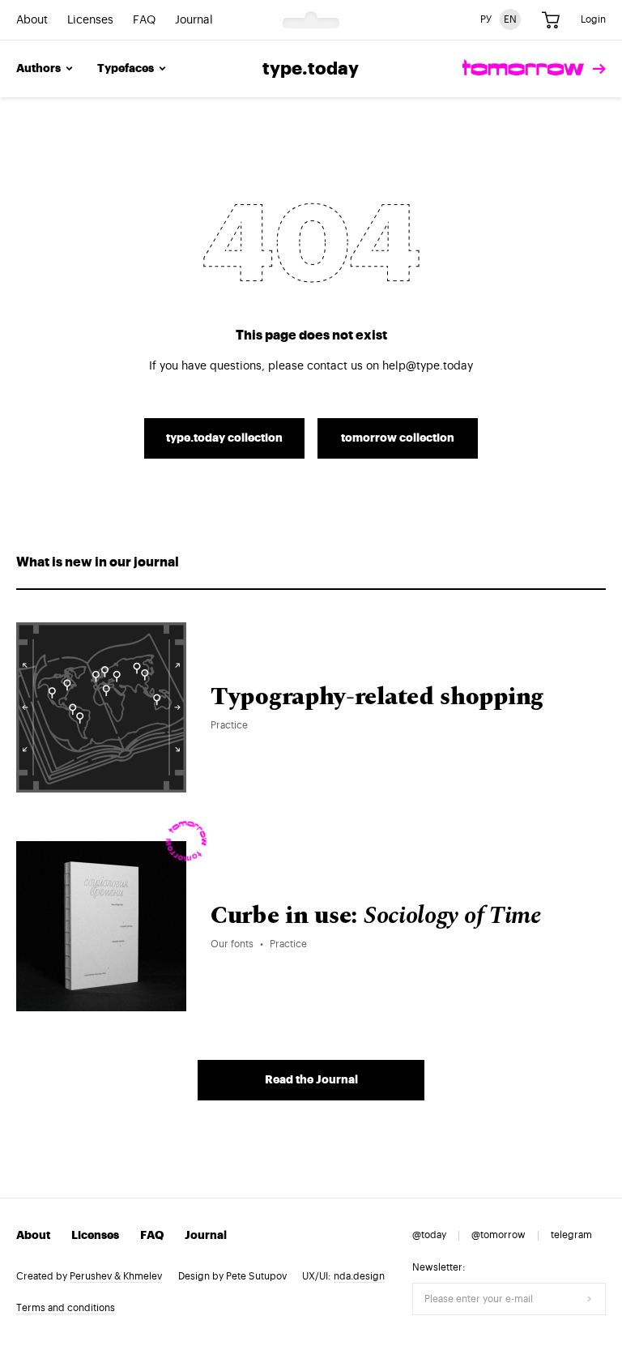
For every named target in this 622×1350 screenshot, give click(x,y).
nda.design (359, 1276)
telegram (571, 1235)
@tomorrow (498, 1235)
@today (429, 1235)
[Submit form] (589, 1299)
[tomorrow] (534, 68)
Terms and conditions (65, 1308)
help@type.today (427, 366)
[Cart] (551, 20)
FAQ (144, 20)
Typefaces (125, 69)
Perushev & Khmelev (116, 1276)
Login (593, 19)
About (32, 20)
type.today (310, 69)
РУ (486, 19)
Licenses (90, 20)
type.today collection (224, 438)
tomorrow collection (397, 438)
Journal (194, 20)
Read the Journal (311, 1080)
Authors (38, 69)
